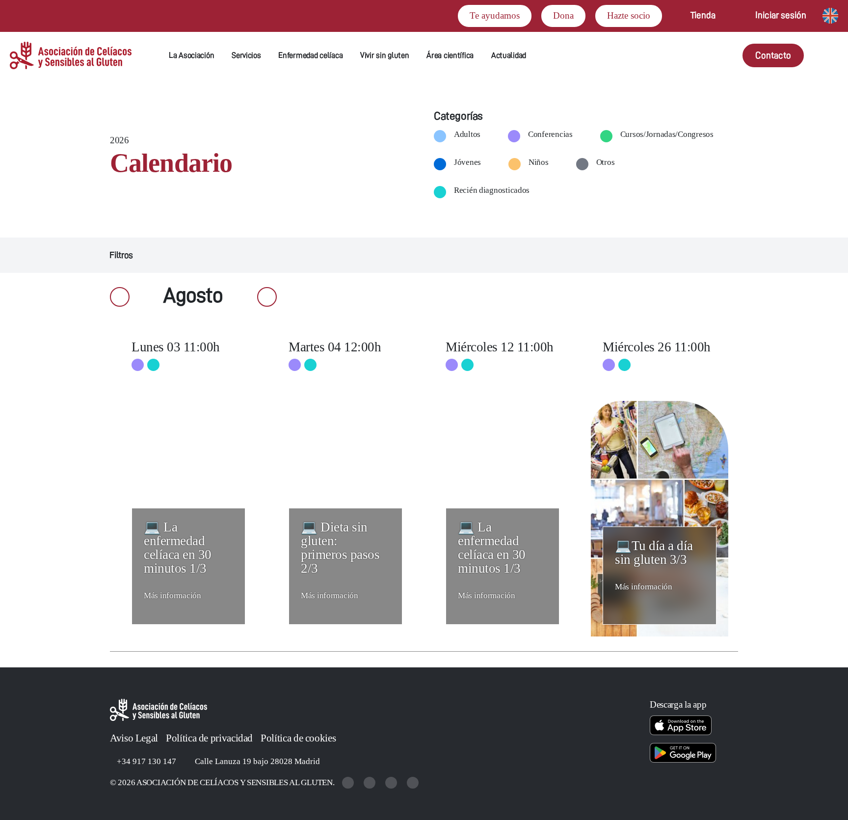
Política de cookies (298, 738)
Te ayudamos (495, 15)
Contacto (773, 55)
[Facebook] (392, 782)
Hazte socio (628, 15)
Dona (563, 15)
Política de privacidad (209, 738)
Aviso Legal (134, 738)
